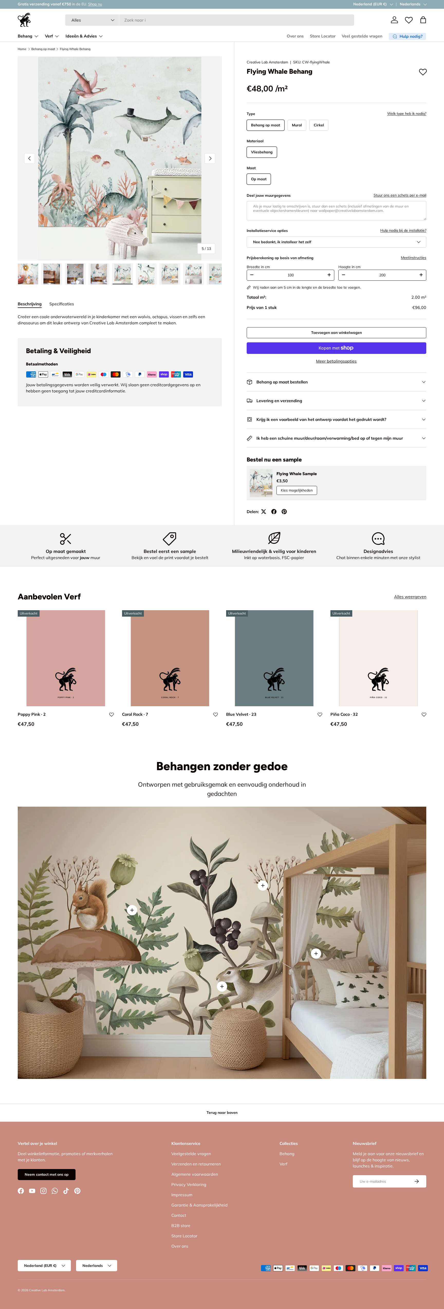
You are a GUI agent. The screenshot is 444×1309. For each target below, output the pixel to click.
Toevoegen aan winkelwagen (336, 332)
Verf (49, 36)
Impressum (181, 1194)
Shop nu (83, 4)
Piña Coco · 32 (344, 714)
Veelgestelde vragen (191, 1153)
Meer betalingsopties (336, 361)
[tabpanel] (120, 320)
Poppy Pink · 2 (32, 714)
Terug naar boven (222, 1112)
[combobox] (209, 20)
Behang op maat (43, 49)
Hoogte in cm (349, 267)
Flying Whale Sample (296, 473)
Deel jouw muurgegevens (269, 195)
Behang (25, 36)
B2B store (180, 1225)
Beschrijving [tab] (30, 303)
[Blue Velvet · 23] (274, 658)
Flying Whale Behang (75, 49)
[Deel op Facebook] (274, 511)
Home (22, 49)
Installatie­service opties (267, 230)
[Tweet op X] (263, 511)
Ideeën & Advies (81, 36)
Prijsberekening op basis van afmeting (280, 258)
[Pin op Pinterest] (284, 511)
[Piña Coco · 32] (378, 658)
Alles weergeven (410, 596)
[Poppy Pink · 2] (66, 658)
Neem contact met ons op (47, 1174)
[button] (423, 19)
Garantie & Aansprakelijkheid (199, 1205)
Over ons (295, 36)
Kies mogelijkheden (297, 490)
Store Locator (323, 36)
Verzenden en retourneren (196, 1163)
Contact (178, 1215)
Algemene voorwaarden (194, 1174)
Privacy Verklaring (188, 1184)
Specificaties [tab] (61, 303)
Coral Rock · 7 (135, 714)
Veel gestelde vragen (362, 36)
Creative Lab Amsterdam (267, 62)
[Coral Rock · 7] (170, 658)
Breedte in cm (258, 267)
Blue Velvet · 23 (241, 714)
